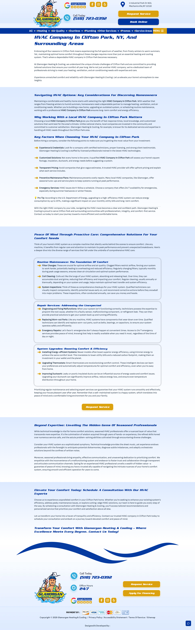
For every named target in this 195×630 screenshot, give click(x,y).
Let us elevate (120, 77)
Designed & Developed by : (97, 625)
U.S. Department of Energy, (75, 198)
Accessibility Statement (115, 617)
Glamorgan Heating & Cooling (51, 64)
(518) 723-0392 (89, 19)
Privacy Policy (95, 617)
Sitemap (151, 617)
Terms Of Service (137, 617)
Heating (42, 30)
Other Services (107, 30)
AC (31, 30)
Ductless (75, 30)
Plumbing (90, 30)
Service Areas (143, 30)
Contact (106, 516)
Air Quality (58, 30)
